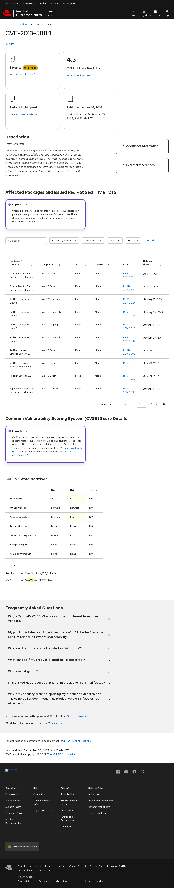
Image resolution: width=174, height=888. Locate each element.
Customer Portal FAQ (42, 802)
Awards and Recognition (67, 818)
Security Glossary (77, 716)
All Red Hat (155, 15)
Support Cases (13, 806)
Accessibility (67, 810)
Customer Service (14, 813)
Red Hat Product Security (75, 741)
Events (48, 866)
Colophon (66, 826)
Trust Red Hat (68, 794)
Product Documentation (13, 821)
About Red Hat (25, 866)
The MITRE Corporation (61, 754)
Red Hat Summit (46, 870)
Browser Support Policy (70, 802)
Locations (60, 866)
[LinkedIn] (118, 773)
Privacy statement (26, 881)
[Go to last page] (164, 404)
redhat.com (94, 794)
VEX (8, 44)
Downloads (29, 3)
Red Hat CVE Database (16, 24)
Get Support (68, 3)
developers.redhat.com (100, 800)
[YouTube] (126, 773)
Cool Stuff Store (26, 870)
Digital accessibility (93, 881)
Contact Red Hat (77, 866)
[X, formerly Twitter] (143, 773)
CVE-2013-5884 (43, 24)
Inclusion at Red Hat (117, 866)
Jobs (38, 866)
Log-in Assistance (42, 810)
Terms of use (45, 881)
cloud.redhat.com (97, 813)
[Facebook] (134, 773)
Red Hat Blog (96, 866)
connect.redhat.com (99, 806)
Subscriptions (12, 3)
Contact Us (39, 794)
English (144, 15)
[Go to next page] (156, 404)
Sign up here (57, 723)
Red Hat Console (49, 3)
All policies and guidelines (67, 881)
